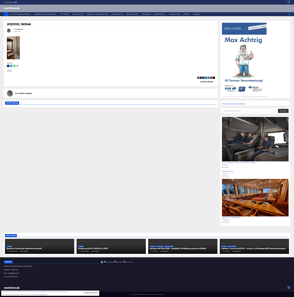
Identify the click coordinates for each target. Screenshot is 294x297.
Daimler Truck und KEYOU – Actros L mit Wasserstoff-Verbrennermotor (253, 248)
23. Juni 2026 (226, 251)
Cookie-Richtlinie (43, 294)
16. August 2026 (84, 251)
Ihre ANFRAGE (146, 14)
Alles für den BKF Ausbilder (20, 14)
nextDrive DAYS (159, 14)
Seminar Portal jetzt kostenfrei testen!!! (24, 248)
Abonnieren (283, 111)
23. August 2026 (13, 251)
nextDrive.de (12, 8)
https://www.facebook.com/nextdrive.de (233, 103)
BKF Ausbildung (159, 246)
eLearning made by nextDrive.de (45, 14)
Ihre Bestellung (132, 14)
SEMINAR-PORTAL (78, 14)
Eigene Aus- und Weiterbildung (97, 14)
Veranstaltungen (169, 246)
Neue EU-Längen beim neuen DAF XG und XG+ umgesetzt (239, 162)
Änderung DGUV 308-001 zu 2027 (93, 248)
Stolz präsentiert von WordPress (138, 294)
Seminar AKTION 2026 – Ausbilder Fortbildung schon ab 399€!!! (178, 248)
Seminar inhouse (117, 14)
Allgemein (9, 246)
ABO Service (65, 14)
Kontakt (187, 14)
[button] (286, 14)
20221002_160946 (206, 82)
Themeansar (160, 294)
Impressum (197, 14)
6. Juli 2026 (154, 251)
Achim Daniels (19, 29)
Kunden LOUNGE (175, 14)
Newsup (153, 294)
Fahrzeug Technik (232, 246)
